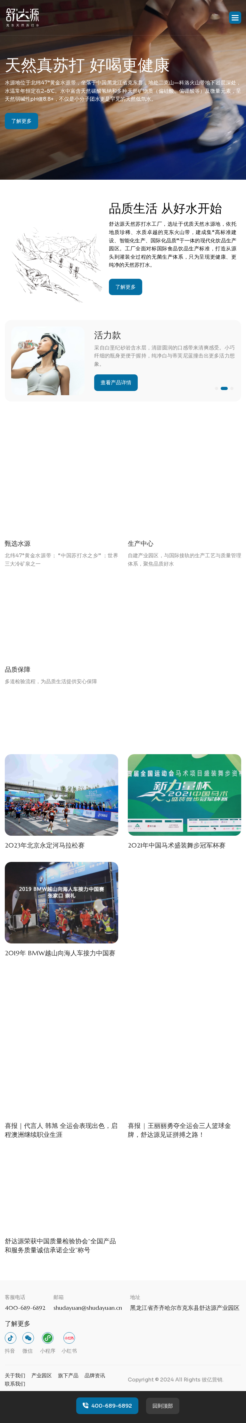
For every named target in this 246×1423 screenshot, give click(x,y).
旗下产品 (68, 1375)
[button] (235, 18)
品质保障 (17, 670)
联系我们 (15, 1383)
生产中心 (140, 544)
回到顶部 (162, 1406)
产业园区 (41, 1375)
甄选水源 (17, 544)
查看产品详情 (116, 382)
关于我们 (15, 1375)
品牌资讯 (95, 1375)
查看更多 (206, 730)
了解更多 (21, 121)
